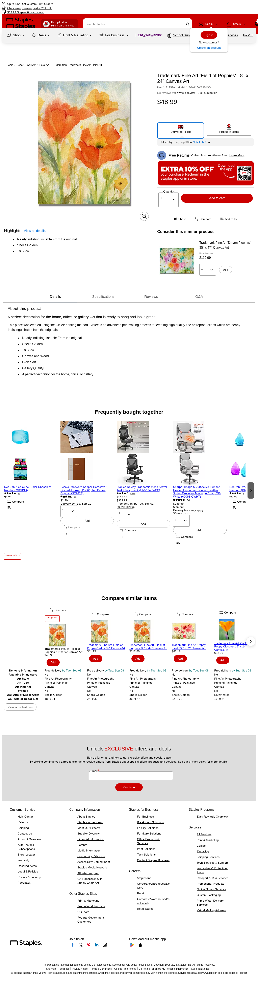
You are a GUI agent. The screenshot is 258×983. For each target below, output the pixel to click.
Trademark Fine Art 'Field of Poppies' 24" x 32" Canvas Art (106, 646)
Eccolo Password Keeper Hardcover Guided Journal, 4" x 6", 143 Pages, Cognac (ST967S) (83, 490)
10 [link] (19, 494)
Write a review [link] (186, 92)
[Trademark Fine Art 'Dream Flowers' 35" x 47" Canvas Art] (177, 261)
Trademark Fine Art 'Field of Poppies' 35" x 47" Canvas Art (148, 646)
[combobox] (137, 24)
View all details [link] (35, 230)
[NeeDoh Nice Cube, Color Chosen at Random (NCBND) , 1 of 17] (31, 453)
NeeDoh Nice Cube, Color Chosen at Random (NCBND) (27, 488)
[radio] (180, 128)
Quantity (168, 191)
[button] (187, 24)
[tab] (55, 297)
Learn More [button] (236, 155)
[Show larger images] (144, 216)
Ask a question (208, 92)
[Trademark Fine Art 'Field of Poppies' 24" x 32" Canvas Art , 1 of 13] (108, 631)
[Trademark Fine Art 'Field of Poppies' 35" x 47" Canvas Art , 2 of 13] (150, 631)
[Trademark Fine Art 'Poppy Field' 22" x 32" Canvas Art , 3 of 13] (192, 631)
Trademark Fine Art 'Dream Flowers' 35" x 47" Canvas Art (225, 245)
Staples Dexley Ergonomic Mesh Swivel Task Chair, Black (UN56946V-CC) (142, 488)
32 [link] (75, 497)
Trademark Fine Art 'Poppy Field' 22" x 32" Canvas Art (189, 646)
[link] (44, 4)
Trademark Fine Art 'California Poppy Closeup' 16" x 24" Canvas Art (233, 646)
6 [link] (243, 494)
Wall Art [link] (31, 64)
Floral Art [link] (44, 64)
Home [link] (9, 64)
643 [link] (188, 500)
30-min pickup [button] (126, 506)
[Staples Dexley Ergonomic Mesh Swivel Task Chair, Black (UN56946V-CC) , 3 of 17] (143, 453)
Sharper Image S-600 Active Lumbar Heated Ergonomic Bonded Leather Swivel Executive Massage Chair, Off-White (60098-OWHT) (197, 491)
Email (94, 771)
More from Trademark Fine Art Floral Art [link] (79, 64)
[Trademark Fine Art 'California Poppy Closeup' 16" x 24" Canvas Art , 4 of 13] (235, 629)
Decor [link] (20, 64)
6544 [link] (132, 494)
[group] (31, 490)
